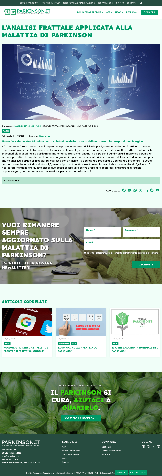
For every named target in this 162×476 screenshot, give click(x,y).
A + (131, 472)
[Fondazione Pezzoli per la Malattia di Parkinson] (34, 12)
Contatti (131, 3)
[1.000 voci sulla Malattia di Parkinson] (81, 322)
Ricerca (131, 12)
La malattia (64, 343)
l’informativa (102, 253)
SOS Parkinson (105, 3)
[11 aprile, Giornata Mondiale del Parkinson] (135, 322)
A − (137, 472)
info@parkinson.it (10, 456)
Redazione (44, 136)
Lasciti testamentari (111, 450)
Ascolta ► (121, 472)
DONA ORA (149, 12)
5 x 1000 (120, 3)
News (118, 12)
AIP (108, 12)
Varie (6, 131)
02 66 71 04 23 (12, 459)
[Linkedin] (158, 447)
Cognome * (131, 230)
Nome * (90, 230)
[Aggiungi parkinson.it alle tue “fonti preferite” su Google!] (27, 322)
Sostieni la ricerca (79, 418)
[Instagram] (148, 447)
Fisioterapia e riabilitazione (79, 3)
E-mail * (90, 242)
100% (143, 472)
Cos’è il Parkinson (29, 3)
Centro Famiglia (51, 3)
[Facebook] (143, 447)
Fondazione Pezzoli (89, 12)
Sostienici (106, 447)
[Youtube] (153, 447)
